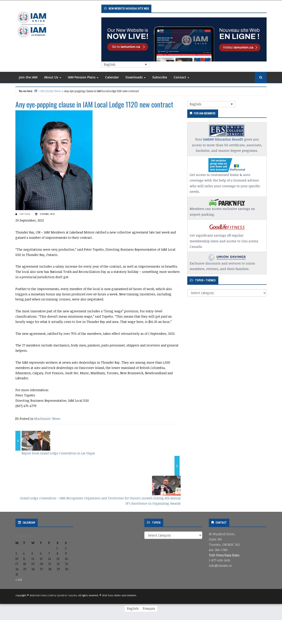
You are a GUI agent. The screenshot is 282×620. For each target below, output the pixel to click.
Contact (180, 77)
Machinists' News (47, 418)
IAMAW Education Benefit (223, 139)
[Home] (35, 91)
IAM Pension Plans (82, 77)
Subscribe (159, 77)
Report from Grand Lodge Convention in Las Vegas (58, 453)
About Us (51, 77)
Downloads (134, 77)
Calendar (112, 77)
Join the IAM (28, 77)
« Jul (18, 579)
